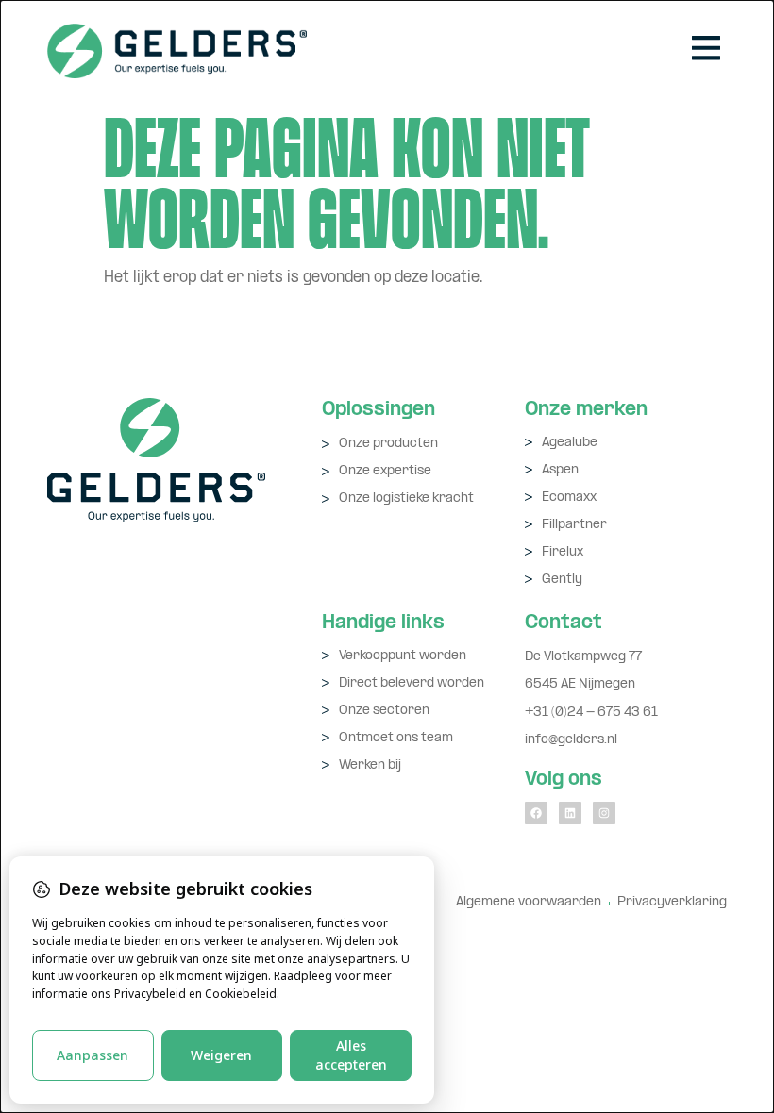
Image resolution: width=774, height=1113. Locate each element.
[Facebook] (536, 813)
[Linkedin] (570, 813)
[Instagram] (604, 813)
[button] (705, 51)
